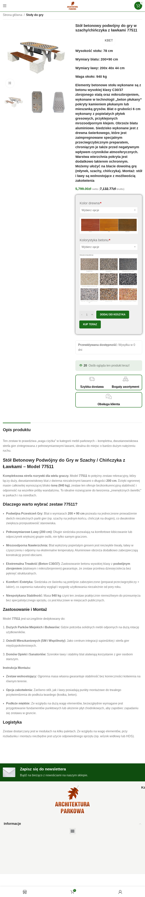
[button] (72, 831)
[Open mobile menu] (4, 5)
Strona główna (12, 14)
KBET (109, 40)
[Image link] (72, 800)
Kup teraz (90, 324)
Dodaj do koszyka (112, 314)
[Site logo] (72, 5)
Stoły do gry (34, 14)
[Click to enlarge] (10, 83)
